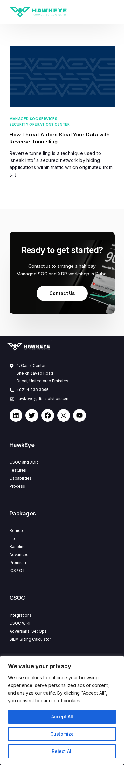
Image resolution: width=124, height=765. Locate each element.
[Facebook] (47, 415)
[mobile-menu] (109, 12)
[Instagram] (63, 415)
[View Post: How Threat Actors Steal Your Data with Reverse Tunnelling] (62, 76)
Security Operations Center (40, 124)
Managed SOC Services (34, 118)
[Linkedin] (16, 415)
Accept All (62, 716)
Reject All (62, 751)
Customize (62, 734)
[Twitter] (31, 415)
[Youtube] (79, 415)
